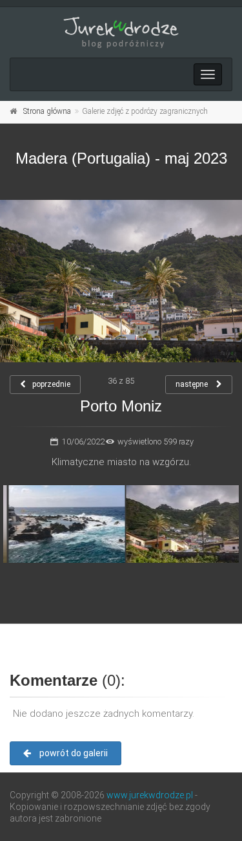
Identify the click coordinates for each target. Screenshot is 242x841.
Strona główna (47, 111)
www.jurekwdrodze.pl (149, 795)
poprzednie (51, 384)
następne (193, 384)
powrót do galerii (72, 753)
